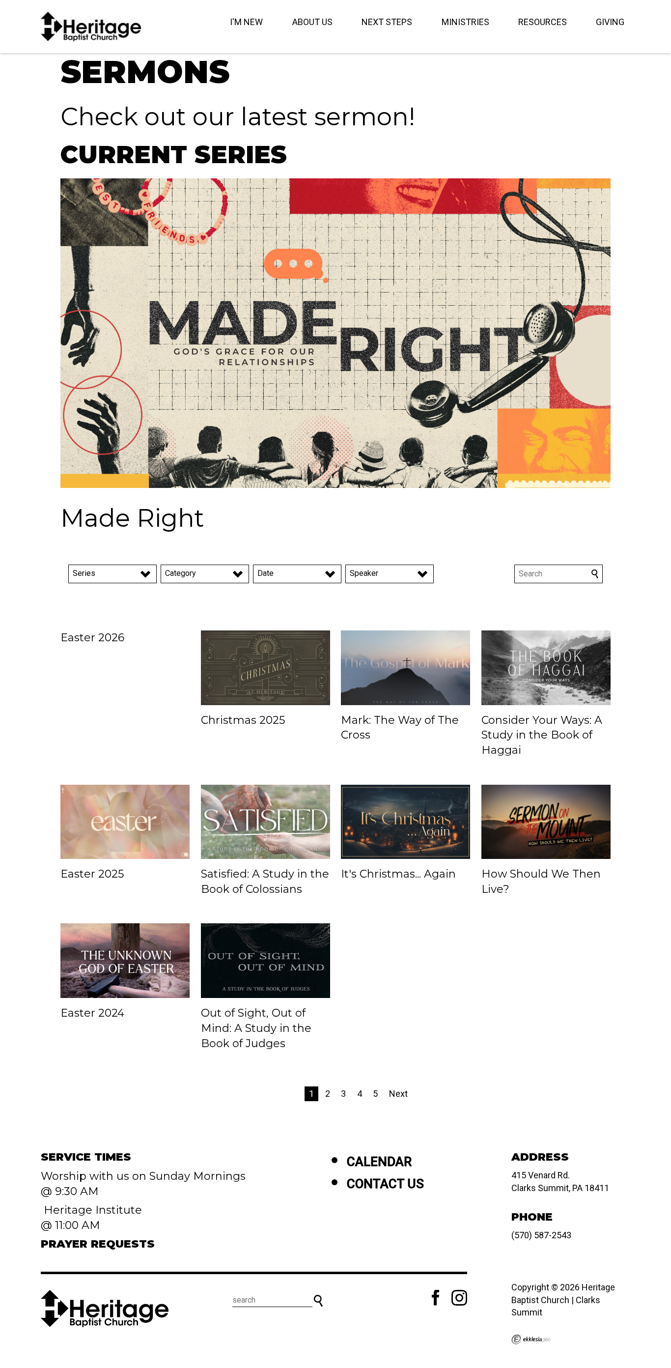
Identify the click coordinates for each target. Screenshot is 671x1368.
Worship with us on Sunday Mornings (143, 1176)
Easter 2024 (92, 1013)
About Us (312, 22)
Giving (610, 22)
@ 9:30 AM (71, 1191)
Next (398, 1093)
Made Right (132, 518)
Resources (542, 22)
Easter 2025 (92, 874)
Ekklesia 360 (531, 1339)
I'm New (246, 22)
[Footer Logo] (104, 1308)
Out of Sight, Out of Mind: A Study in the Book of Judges (256, 1028)
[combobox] (112, 574)
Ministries (465, 22)
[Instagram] (459, 1298)
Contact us (385, 1183)
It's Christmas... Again (398, 874)
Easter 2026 (92, 637)
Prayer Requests (98, 1244)
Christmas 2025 (243, 720)
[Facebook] (436, 1298)
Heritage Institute (91, 1210)
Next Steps (387, 22)
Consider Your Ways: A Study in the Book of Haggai (541, 735)
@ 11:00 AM (72, 1225)
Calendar (379, 1161)
